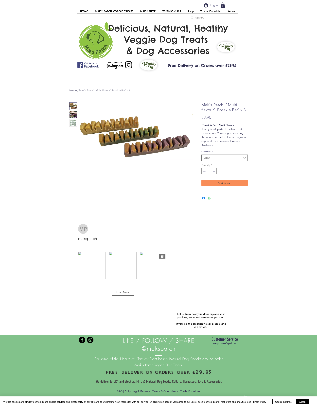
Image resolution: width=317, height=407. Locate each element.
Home (73, 90)
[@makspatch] (82, 340)
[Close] (313, 401)
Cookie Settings (283, 401)
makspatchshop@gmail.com (224, 343)
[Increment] (214, 171)
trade (245, 395)
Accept (302, 401)
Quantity (207, 151)
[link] (222, 5)
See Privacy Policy (256, 401)
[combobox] (224, 158)
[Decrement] (204, 171)
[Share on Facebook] (204, 198)
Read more (207, 144)
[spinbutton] (209, 171)
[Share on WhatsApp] (210, 198)
